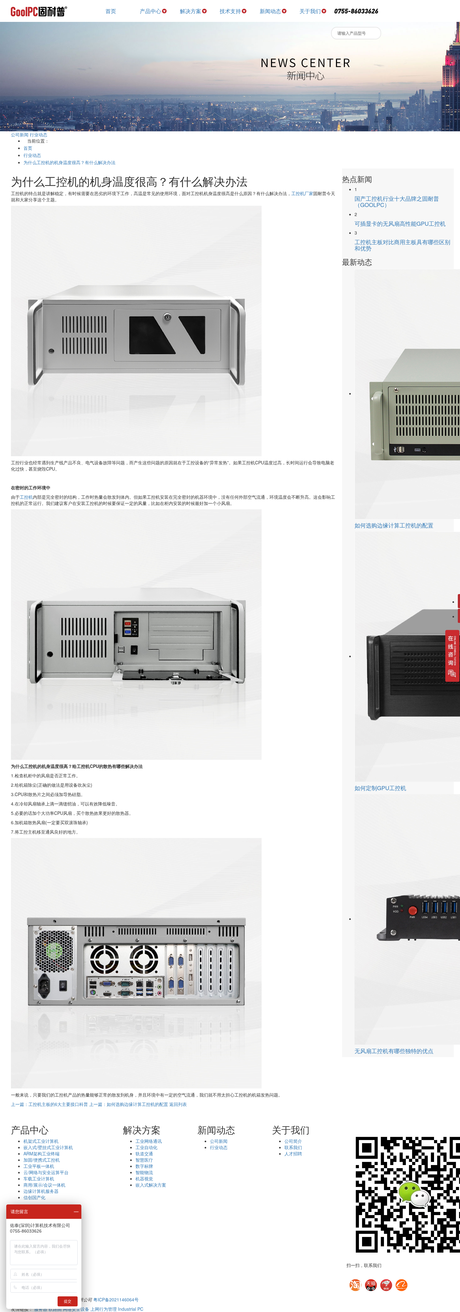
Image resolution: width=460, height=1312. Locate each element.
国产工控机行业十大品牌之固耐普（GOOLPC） (397, 201)
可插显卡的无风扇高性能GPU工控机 (400, 223)
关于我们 (310, 11)
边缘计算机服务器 (41, 1191)
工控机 (26, 497)
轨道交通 (144, 1153)
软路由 (55, 1309)
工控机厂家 (302, 193)
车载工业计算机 (38, 1178)
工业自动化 (146, 1147)
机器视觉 (144, 1178)
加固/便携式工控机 (41, 1160)
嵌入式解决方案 (150, 1185)
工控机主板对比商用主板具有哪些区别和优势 (402, 245)
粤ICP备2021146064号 (116, 1299)
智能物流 (144, 1172)
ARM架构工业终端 (41, 1153)
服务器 (40, 1309)
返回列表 (178, 1104)
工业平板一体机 (38, 1166)
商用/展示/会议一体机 (44, 1185)
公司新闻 (19, 134)
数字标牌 (144, 1166)
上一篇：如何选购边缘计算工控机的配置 (128, 1104)
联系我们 (293, 1147)
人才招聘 (293, 1153)
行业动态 (38, 134)
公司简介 (293, 1141)
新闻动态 (270, 11)
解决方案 (190, 11)
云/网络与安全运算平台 (46, 1172)
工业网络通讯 (148, 1141)
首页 (110, 11)
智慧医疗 (144, 1160)
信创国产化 (34, 1197)
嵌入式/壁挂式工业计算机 (48, 1147)
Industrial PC (130, 1309)
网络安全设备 (76, 1309)
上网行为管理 (103, 1309)
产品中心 (150, 11)
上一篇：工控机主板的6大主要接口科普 (49, 1104)
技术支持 (230, 11)
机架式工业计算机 (41, 1141)
